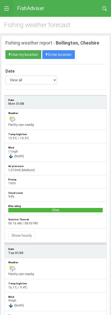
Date (10, 71)
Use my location (24, 54)
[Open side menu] (6, 8)
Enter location (59, 54)
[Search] (104, 8)
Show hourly (22, 235)
